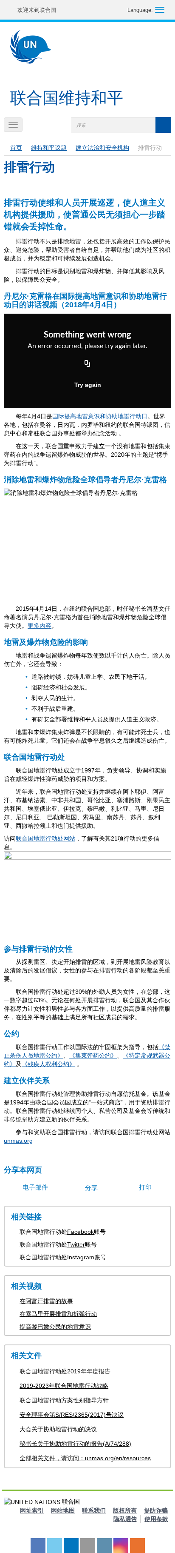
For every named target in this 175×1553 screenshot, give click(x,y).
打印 (145, 1187)
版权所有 (125, 1510)
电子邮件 (35, 1187)
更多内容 (39, 625)
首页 (16, 147)
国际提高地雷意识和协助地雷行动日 (99, 416)
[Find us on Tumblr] (104, 1545)
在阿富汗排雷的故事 (46, 1301)
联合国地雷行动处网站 (45, 838)
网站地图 (63, 1510)
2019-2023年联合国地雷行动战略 (64, 1385)
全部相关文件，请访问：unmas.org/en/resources (85, 1458)
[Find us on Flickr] (87, 1545)
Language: (140, 10)
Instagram (80, 1257)
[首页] (31, 47)
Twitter (76, 1244)
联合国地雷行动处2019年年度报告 (65, 1371)
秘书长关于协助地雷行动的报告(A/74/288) (75, 1443)
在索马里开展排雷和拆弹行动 (58, 1313)
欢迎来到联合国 (36, 10)
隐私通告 (125, 1519)
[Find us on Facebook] (38, 1545)
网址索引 (32, 1510)
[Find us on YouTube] (71, 1545)
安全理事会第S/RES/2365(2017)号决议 (72, 1414)
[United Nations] (12, 10)
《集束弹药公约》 (93, 1055)
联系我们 (94, 1510)
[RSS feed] (137, 1545)
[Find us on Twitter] (54, 1545)
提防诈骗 (156, 1510)
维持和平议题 (49, 147)
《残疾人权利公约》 (48, 1064)
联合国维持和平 (66, 98)
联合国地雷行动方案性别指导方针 (64, 1400)
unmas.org (18, 1140)
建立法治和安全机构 (102, 147)
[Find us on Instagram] (120, 1545)
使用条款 (156, 1519)
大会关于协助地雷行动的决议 (58, 1429)
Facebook (80, 1231)
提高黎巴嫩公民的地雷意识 (55, 1326)
